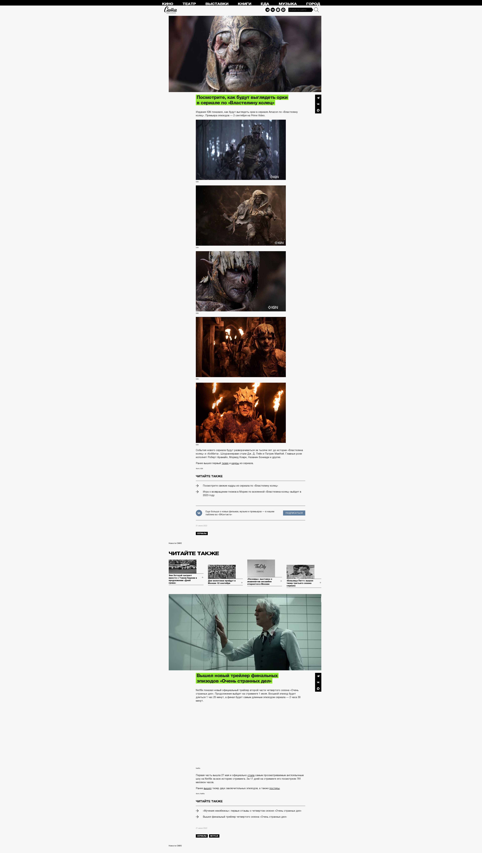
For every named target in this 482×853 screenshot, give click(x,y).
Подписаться (294, 513)
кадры (235, 463)
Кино (167, 4)
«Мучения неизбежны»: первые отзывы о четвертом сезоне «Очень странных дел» (252, 810)
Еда (265, 4)
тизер (225, 463)
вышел (208, 788)
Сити (170, 9)
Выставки (216, 4)
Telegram (267, 10)
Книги (244, 4)
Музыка (288, 4)
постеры (274, 788)
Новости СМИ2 (175, 543)
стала (251, 775)
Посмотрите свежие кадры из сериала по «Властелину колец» (240, 485)
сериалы (201, 533)
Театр (189, 4)
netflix (214, 836)
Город (313, 4)
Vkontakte (273, 10)
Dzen (278, 10)
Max (283, 10)
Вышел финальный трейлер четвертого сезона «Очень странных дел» (245, 816)
